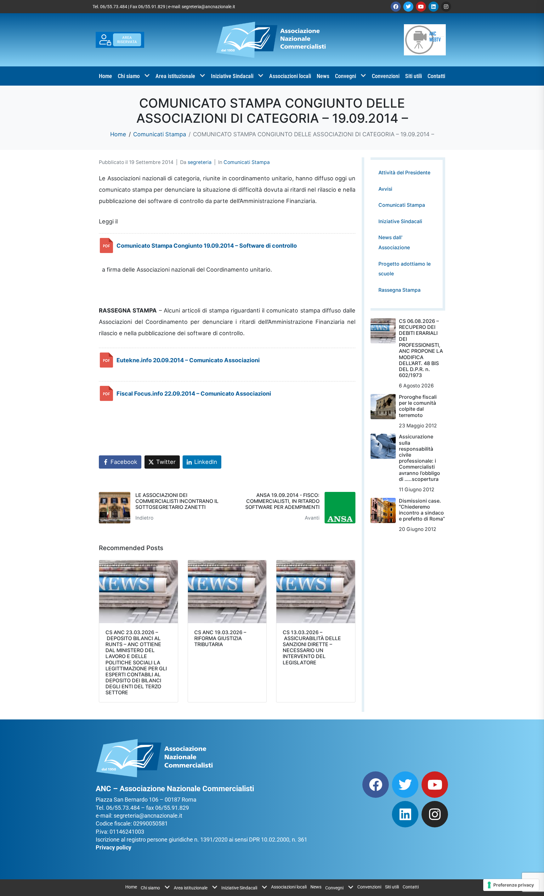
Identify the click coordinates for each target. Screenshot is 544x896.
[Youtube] (421, 7)
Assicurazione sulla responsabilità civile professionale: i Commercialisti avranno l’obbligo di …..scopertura (419, 457)
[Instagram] (446, 7)
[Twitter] (408, 7)
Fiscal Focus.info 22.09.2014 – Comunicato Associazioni (193, 393)
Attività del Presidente (404, 173)
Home (105, 76)
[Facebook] (396, 7)
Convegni (345, 76)
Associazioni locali (290, 76)
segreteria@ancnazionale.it (208, 6)
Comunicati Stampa (247, 162)
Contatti (436, 76)
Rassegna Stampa (399, 290)
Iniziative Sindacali (232, 76)
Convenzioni (386, 76)
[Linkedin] (433, 7)
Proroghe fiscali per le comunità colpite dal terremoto (418, 406)
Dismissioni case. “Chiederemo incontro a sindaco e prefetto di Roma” (422, 510)
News (323, 76)
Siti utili (413, 76)
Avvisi (385, 189)
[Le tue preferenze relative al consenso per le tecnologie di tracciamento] (511, 885)
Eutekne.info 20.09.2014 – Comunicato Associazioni (188, 360)
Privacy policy (113, 847)
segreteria (200, 162)
